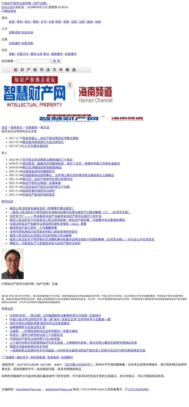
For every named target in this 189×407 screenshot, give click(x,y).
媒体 (90, 21)
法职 (82, 21)
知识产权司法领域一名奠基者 (42, 183)
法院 (74, 21)
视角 (36, 21)
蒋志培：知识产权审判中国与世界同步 (48, 179)
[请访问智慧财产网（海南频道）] (94, 121)
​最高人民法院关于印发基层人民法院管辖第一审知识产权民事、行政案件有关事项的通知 (67, 220)
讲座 (58, 21)
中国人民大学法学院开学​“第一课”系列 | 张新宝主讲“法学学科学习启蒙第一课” (60, 319)
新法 (46, 54)
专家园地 (31, 127)
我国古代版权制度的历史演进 (29, 346)
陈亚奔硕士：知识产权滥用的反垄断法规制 (51, 138)
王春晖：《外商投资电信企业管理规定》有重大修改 (44, 331)
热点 (28, 21)
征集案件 (71, 54)
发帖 (12, 54)
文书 (44, 21)
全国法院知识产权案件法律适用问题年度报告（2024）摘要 (48, 223)
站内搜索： (8, 61)
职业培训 (27, 32)
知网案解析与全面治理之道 (27, 327)
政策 (12, 21)
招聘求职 (15, 32)
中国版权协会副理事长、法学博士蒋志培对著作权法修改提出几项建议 (68, 175)
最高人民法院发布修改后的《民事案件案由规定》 (42, 208)
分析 (51, 21)
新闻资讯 (16, 127)
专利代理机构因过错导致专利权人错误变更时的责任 (44, 231)
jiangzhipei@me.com (28, 389)
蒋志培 (44, 127)
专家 (66, 21)
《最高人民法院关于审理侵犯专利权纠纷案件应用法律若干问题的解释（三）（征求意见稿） (70, 212)
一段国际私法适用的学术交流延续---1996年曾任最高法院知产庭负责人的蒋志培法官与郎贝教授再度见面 (77, 350)
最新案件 (57, 54)
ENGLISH (7, 7)
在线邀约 (15, 43)
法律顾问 (67, 357)
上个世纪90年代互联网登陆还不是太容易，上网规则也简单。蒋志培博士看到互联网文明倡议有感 (73, 342)
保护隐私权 (37, 357)
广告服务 (9, 357)
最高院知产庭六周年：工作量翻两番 (33, 227)
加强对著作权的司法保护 (39, 190)
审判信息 (7, 201)
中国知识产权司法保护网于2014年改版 (35, 338)
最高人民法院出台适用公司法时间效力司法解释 (41, 235)
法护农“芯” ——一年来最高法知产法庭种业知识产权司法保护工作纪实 (56, 216)
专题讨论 (23, 54)
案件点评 (36, 54)
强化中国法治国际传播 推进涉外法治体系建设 (40, 323)
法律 (98, 21)
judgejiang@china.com (58, 389)
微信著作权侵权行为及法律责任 (43, 142)
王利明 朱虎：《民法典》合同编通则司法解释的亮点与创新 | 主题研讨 (55, 315)
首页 (4, 127)
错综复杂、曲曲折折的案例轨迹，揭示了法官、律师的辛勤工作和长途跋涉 (71, 163)
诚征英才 (22, 357)
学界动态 (7, 308)
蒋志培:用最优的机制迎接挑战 (42, 167)
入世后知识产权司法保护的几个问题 (46, 186)
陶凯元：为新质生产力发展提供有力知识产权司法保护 (45, 243)
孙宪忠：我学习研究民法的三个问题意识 (36, 334)
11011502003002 (138, 389)
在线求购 (27, 43)
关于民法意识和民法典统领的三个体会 (48, 159)
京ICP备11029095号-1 (78, 364)
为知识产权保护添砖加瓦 (39, 194)
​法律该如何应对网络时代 (39, 171)
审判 (20, 21)
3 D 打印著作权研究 (35, 146)
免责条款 (53, 357)
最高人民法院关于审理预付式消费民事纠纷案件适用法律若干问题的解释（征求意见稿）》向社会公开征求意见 (82, 239)
